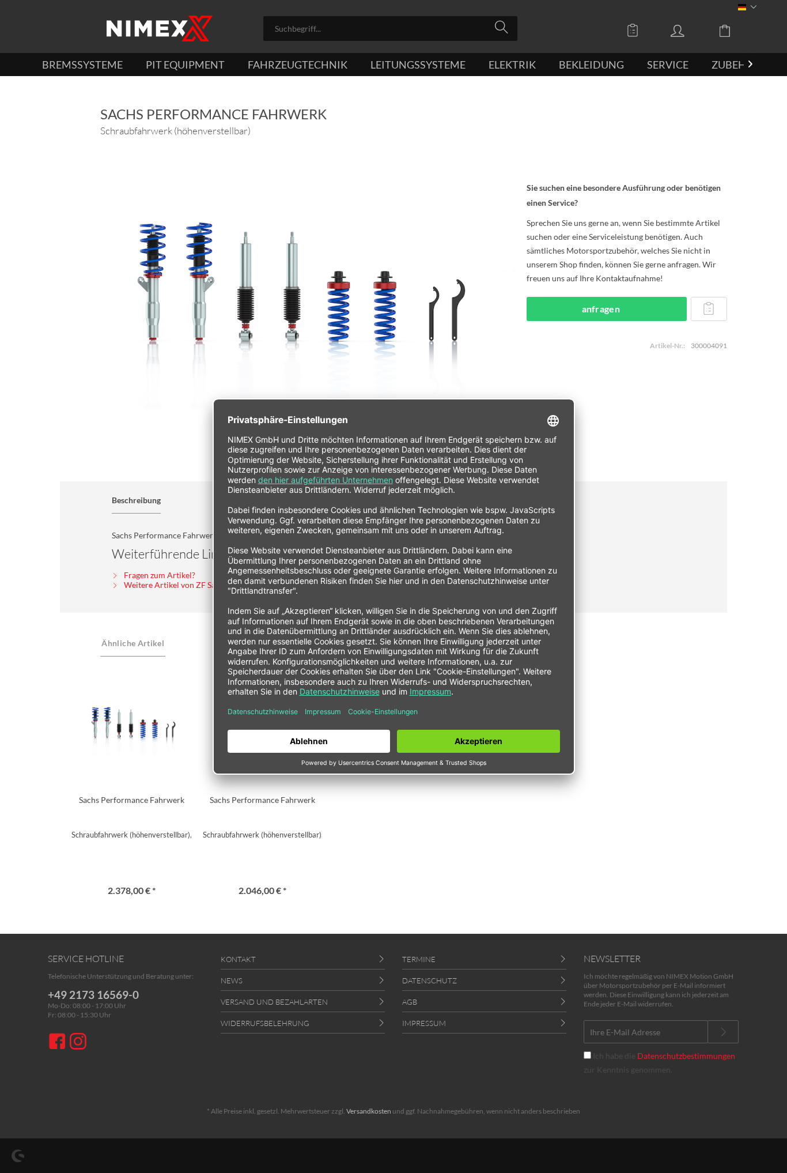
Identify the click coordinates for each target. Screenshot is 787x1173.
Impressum (424, 1023)
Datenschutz (429, 980)
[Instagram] (78, 1042)
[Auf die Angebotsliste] (709, 309)
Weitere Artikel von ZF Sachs (175, 585)
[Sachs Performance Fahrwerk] (131, 725)
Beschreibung (136, 500)
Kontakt (238, 959)
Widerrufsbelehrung (265, 1023)
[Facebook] (59, 1042)
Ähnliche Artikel (132, 643)
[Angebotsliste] (635, 30)
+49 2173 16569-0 (93, 994)
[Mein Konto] (688, 30)
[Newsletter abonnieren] (723, 1031)
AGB (409, 1001)
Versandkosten (368, 1111)
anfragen (601, 308)
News (232, 980)
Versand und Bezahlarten (274, 1001)
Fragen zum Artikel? (158, 575)
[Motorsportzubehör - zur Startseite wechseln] (160, 29)
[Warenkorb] (733, 30)
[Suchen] (503, 27)
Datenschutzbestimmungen (686, 1056)
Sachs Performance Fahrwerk (131, 800)
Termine (419, 959)
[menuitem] (390, 28)
